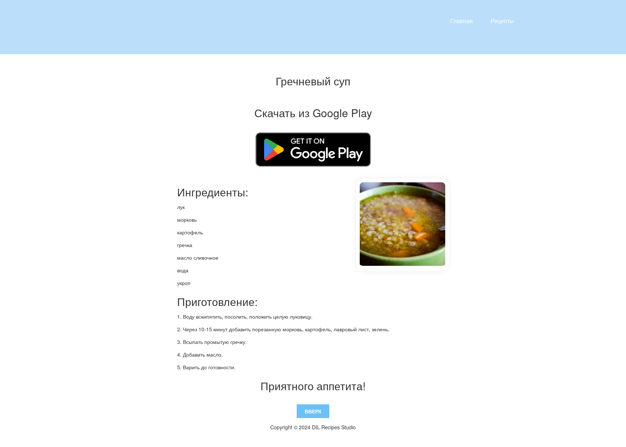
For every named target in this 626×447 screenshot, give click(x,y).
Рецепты (502, 21)
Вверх (313, 411)
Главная (461, 21)
